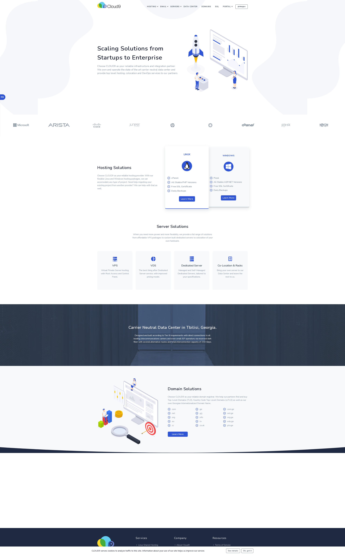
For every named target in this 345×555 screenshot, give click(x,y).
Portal (227, 6)
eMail (163, 6)
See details (233, 550)
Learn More (187, 198)
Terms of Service (223, 545)
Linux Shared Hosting (148, 545)
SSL (217, 6)
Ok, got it (247, 550)
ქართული (242, 7)
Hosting (151, 6)
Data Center (190, 6)
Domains (206, 6)
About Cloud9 (183, 545)
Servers (175, 6)
